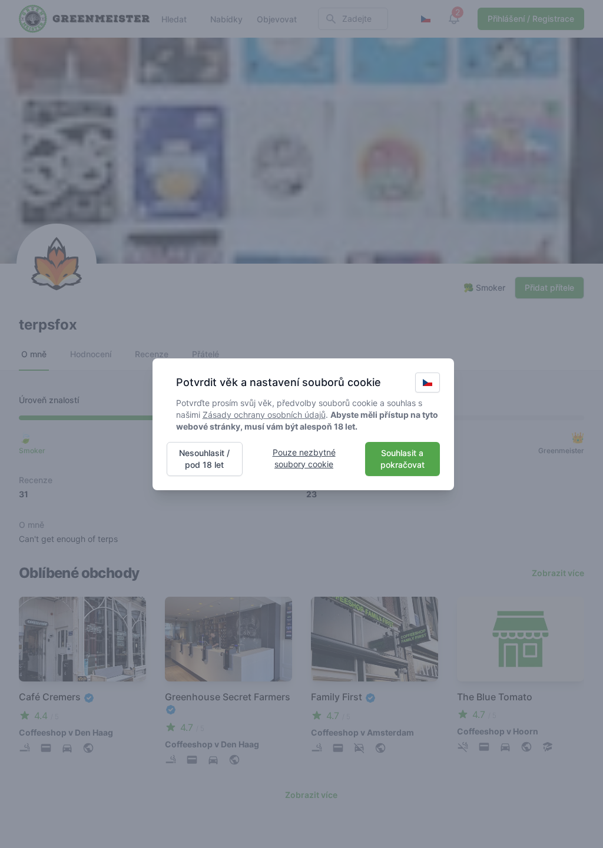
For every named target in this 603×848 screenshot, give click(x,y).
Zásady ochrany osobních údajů (264, 415)
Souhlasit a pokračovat (402, 459)
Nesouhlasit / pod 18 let (204, 459)
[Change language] (427, 383)
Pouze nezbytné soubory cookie (304, 458)
